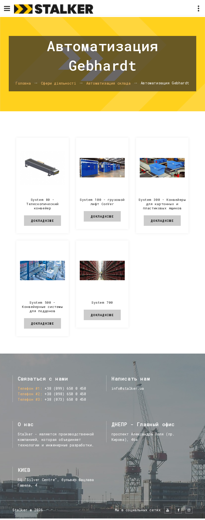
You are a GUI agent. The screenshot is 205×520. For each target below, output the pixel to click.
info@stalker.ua (128, 388)
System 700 (102, 302)
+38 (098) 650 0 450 (65, 393)
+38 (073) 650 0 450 (65, 399)
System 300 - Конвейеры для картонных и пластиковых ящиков (162, 203)
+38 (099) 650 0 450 (65, 388)
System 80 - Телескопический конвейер (42, 203)
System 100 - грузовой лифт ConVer (102, 201)
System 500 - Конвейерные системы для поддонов (42, 306)
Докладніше (42, 220)
